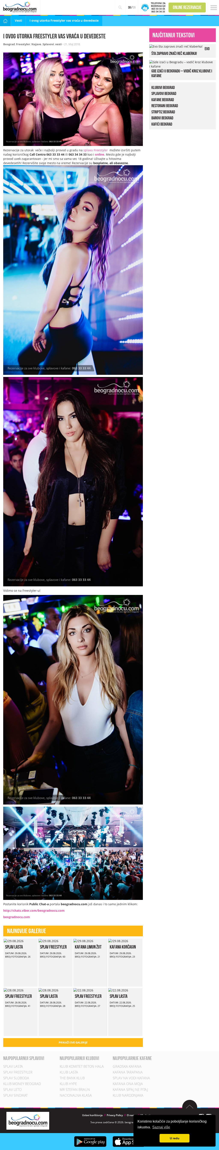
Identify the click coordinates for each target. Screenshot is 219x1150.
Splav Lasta (14, 946)
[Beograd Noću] (27, 1120)
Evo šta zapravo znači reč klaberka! (180, 51)
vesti (58, 44)
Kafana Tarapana (128, 1072)
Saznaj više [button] (161, 1127)
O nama (131, 1115)
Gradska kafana (127, 1066)
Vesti (18, 20)
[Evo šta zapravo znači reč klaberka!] (176, 46)
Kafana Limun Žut (88, 946)
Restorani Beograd (164, 105)
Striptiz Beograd (163, 112)
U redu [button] (174, 1138)
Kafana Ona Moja (128, 1083)
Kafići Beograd (161, 124)
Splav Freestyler (53, 946)
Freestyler (23, 44)
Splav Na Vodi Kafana (131, 1078)
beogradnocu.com (16, 917)
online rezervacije (187, 7)
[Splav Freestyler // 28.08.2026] (14, 990)
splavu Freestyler (95, 150)
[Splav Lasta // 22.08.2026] (118, 990)
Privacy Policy (115, 1115)
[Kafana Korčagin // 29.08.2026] (118, 940)
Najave (36, 44)
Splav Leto (12, 1089)
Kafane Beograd (162, 99)
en (134, 7)
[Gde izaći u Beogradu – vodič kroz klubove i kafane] (181, 64)
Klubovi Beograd (163, 87)
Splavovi (48, 44)
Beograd (9, 44)
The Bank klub (72, 1078)
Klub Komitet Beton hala (82, 1066)
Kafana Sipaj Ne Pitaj (130, 1089)
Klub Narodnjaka (128, 1095)
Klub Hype (68, 1083)
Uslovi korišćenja (92, 1115)
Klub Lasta (69, 1072)
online (99, 154)
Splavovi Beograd (163, 93)
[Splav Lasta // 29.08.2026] (14, 940)
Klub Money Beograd (22, 1083)
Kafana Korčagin (123, 946)
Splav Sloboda (16, 1078)
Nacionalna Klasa (76, 1095)
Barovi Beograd (162, 118)
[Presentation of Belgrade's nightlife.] (20, 7)
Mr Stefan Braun (75, 1089)
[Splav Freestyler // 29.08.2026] (48, 940)
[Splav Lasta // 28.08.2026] (48, 990)
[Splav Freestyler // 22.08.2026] (83, 990)
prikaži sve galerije (73, 1042)
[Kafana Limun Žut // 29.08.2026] (83, 940)
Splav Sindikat (15, 1095)
